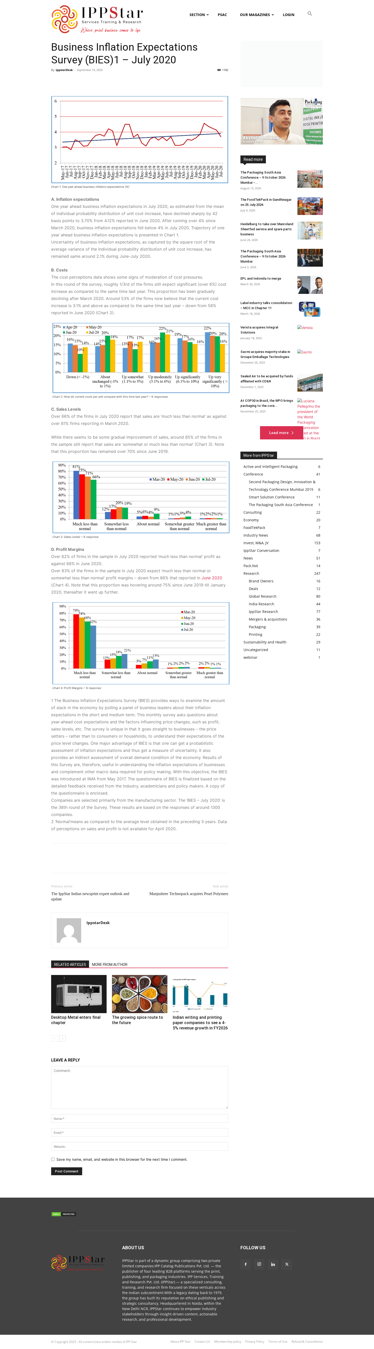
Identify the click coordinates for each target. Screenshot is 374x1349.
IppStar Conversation (275, 175)
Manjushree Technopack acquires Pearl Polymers (188, 894)
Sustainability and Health (304, 196)
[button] (309, 14)
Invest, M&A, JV (311, 172)
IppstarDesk (64, 70)
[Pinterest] (80, 81)
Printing (297, 182)
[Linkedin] (103, 81)
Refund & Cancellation (307, 1341)
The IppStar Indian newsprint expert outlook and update (90, 896)
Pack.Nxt (316, 179)
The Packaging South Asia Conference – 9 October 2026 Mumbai (262, 256)
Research (316, 182)
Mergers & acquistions (273, 179)
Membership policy (227, 1341)
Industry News (283, 172)
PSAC (222, 14)
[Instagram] (259, 1264)
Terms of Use (277, 1341)
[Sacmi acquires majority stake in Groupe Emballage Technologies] (310, 358)
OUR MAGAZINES (255, 14)
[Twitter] (68, 81)
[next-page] (62, 1038)
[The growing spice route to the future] (139, 994)
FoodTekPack (312, 164)
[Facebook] (56, 81)
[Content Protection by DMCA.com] (64, 1215)
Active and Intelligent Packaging (299, 157)
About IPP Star (180, 1341)
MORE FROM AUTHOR (109, 965)
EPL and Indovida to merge (260, 278)
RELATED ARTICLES (70, 965)
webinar (317, 200)
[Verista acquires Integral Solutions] (310, 334)
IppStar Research (310, 175)
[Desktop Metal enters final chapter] (79, 994)
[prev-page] (54, 1038)
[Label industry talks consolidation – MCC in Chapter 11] (310, 309)
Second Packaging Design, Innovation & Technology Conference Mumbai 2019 (293, 187)
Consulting (315, 161)
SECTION (197, 14)
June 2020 (212, 577)
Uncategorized (255, 649)
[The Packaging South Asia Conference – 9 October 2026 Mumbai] (310, 258)
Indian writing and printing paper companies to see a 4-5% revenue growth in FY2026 (200, 1022)
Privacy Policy (254, 1341)
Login (288, 14)
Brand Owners (267, 161)
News (300, 179)
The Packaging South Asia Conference (276, 200)
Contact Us (202, 1341)
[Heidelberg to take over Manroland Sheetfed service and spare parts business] (310, 230)
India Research (312, 168)
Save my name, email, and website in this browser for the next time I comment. (122, 1159)
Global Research (283, 168)
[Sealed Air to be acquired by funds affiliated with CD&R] (310, 383)
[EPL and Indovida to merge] (310, 285)
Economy (289, 164)
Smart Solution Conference (303, 193)
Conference (292, 161)
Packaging (278, 182)
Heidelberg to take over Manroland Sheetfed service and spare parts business (266, 229)
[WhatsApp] (91, 81)
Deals (272, 164)
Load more (279, 432)
